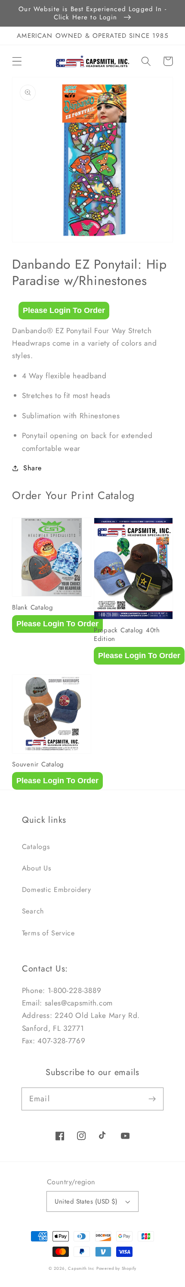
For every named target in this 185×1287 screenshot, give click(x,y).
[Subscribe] (152, 1099)
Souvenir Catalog (38, 764)
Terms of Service (48, 933)
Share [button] (32, 468)
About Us (36, 868)
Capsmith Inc (81, 1269)
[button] (17, 61)
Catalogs (36, 847)
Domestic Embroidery (56, 890)
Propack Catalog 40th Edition (127, 634)
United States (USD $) (86, 1201)
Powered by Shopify (116, 1269)
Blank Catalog (32, 607)
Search (33, 911)
